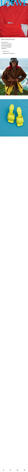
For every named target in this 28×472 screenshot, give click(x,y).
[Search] (10, 470)
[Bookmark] (17, 470)
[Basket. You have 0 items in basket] (24, 470)
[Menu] (3, 470)
